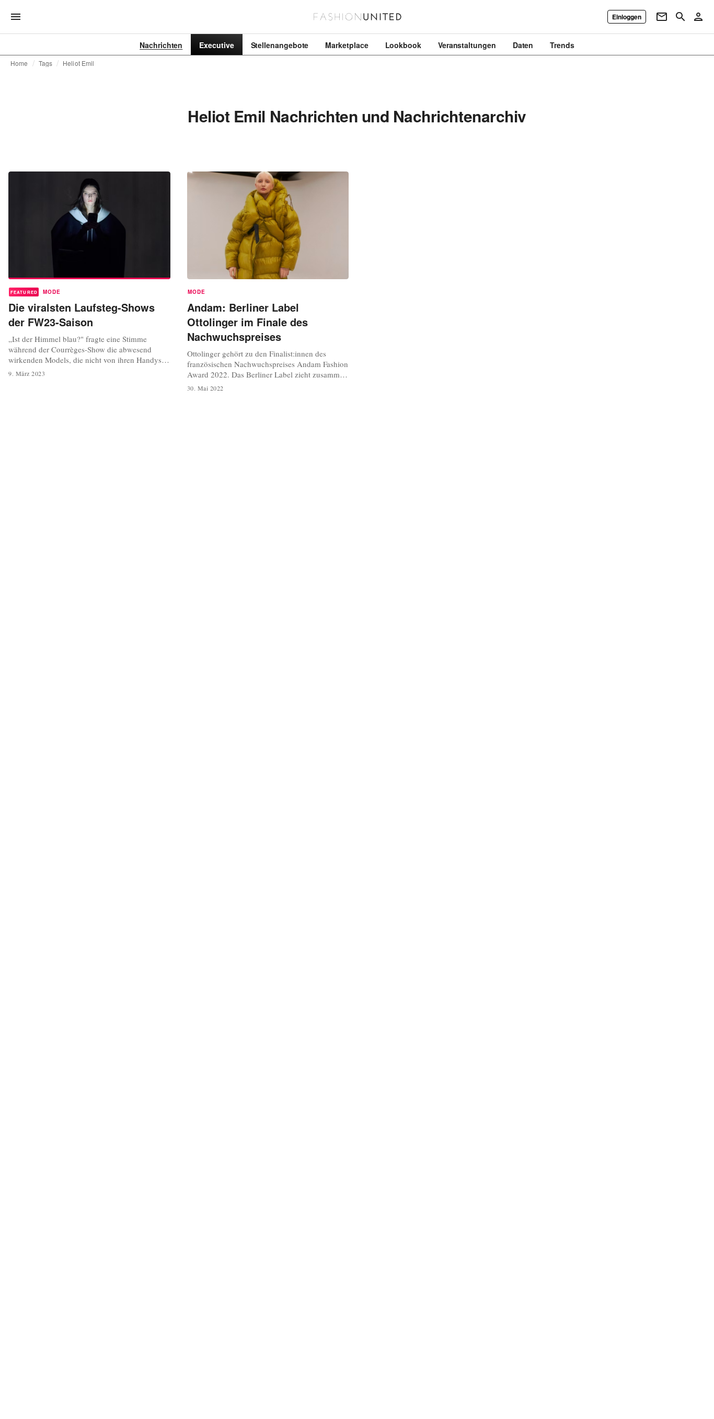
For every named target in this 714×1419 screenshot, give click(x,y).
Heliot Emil (78, 63)
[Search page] (680, 16)
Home (19, 63)
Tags (46, 63)
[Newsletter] (661, 16)
